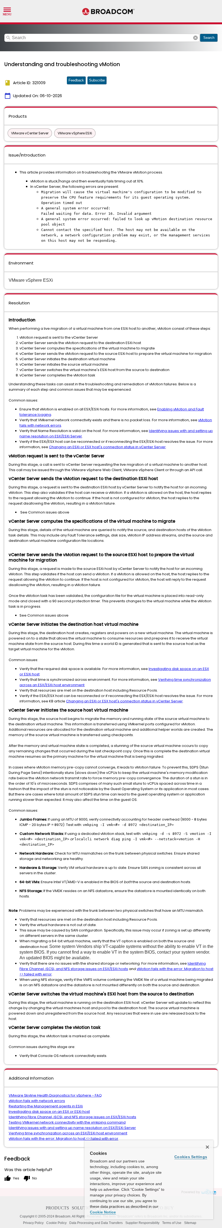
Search (208, 38)
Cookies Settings (190, 1157)
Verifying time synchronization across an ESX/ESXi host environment (68, 1133)
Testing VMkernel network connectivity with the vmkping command (67, 1122)
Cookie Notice (103, 1212)
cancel (195, 37)
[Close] (207, 1147)
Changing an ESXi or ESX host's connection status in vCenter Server (107, 447)
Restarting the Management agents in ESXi (46, 1106)
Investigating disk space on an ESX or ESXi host (49, 1111)
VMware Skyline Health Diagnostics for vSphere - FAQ (55, 1095)
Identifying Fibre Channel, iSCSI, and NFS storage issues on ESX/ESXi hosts (112, 966)
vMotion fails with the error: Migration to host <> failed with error (63, 1138)
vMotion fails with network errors (37, 1100)
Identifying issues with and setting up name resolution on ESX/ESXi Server (72, 1127)
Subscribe (97, 80)
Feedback (76, 80)
